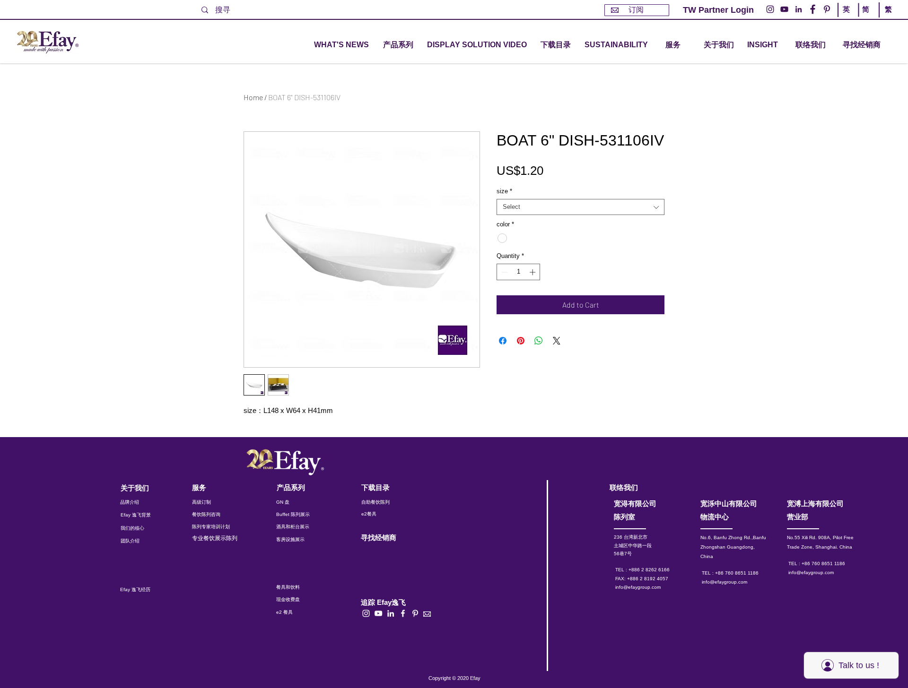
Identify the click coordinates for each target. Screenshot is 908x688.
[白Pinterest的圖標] (415, 613)
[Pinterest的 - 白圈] (827, 9)
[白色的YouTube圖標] (378, 613)
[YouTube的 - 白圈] (784, 9)
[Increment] (533, 272)
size (504, 191)
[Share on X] (556, 340)
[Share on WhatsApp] (538, 340)
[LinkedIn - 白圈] (798, 9)
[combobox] (580, 207)
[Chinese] (886, 18)
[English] (847, 18)
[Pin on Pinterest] (520, 340)
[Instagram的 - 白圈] (770, 9)
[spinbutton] (518, 272)
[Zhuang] (867, 18)
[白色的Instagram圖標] (366, 613)
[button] (398, 45)
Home (253, 97)
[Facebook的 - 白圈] (813, 9)
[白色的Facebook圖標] (403, 613)
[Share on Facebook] (502, 340)
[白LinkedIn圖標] (390, 613)
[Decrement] (503, 272)
